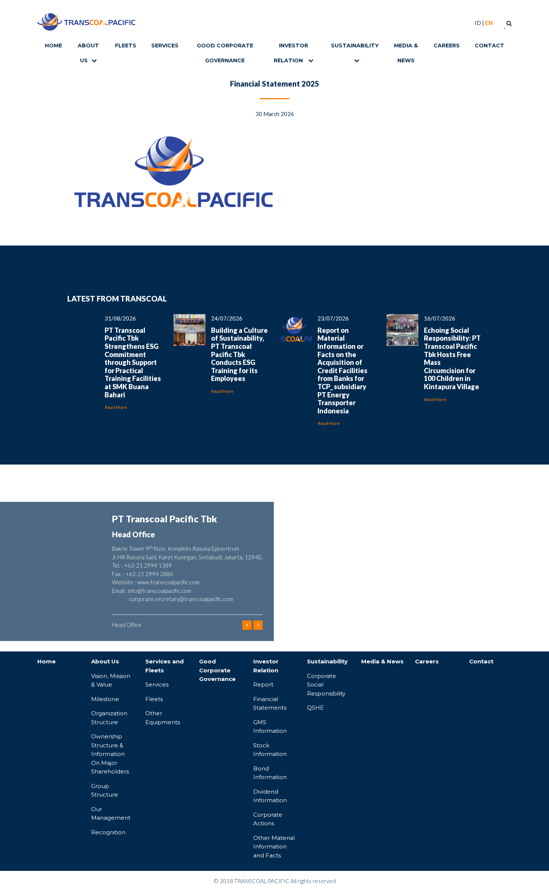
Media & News (406, 47)
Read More (116, 407)
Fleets (125, 45)
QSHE (315, 707)
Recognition (108, 832)
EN (489, 22)
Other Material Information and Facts (274, 846)
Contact (489, 45)
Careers (447, 45)
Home (53, 45)
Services (165, 45)
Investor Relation (291, 47)
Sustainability (355, 45)
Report (263, 684)
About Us (88, 47)
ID (478, 22)
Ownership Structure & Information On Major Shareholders (110, 754)
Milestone (105, 699)
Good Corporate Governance (225, 47)
